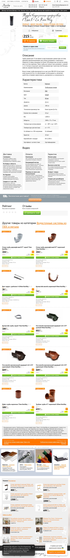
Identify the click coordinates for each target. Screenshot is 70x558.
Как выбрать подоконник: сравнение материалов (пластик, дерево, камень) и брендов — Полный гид (22, 520)
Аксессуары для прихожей (17, 487)
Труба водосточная (51, 87)
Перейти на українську (56, 552)
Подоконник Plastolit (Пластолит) (8, 465)
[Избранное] (55, 1)
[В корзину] (33, 252)
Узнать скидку (48, 41)
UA (64, 1)
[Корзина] (60, 1)
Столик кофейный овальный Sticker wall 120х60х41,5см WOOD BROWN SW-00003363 (54, 495)
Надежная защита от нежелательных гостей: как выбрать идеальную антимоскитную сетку (21, 529)
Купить (62, 47)
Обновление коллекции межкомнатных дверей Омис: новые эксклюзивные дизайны (21, 538)
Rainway (47, 84)
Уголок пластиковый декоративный (43, 465)
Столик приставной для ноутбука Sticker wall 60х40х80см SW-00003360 (54, 485)
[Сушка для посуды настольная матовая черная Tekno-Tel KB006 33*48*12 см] (61, 456)
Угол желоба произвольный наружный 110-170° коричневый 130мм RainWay (17, 366)
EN (66, 1)
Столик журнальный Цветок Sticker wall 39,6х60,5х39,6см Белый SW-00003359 (54, 505)
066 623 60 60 (33, 7)
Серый (47, 95)
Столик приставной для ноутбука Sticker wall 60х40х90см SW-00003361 (22, 494)
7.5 (46, 102)
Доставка (7, 154)
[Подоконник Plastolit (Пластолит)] (9, 456)
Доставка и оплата (13, 1)
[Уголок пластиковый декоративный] (44, 456)
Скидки (48, 1)
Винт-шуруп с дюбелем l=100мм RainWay (15, 286)
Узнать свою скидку (19, 257)
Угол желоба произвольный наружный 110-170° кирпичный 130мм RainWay (51, 366)
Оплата (29, 154)
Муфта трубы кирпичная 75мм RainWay (14, 404)
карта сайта (42, 547)
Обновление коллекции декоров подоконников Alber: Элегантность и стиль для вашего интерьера (55, 538)
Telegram (41, 7)
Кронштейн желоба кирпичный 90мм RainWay (50, 286)
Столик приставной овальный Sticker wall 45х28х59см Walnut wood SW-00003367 (22, 485)
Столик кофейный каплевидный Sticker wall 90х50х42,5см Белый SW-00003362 (22, 505)
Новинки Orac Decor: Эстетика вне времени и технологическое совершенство (52, 520)
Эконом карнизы (28, 465)
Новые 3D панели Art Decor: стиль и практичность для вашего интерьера (53, 528)
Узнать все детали (35, 200)
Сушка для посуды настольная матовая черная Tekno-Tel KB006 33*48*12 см (60, 467)
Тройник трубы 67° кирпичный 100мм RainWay (51, 404)
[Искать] (25, 6)
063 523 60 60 (43, 5)
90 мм (46, 98)
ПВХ (46, 91)
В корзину (30, 41)
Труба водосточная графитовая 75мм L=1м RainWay (17, 443)
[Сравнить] (57, 1)
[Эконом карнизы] (26, 456)
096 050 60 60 (33, 5)
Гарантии (52, 154)
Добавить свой (33, 213)
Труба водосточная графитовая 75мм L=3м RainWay (53, 443)
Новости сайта (7, 515)
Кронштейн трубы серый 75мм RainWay (15, 326)
